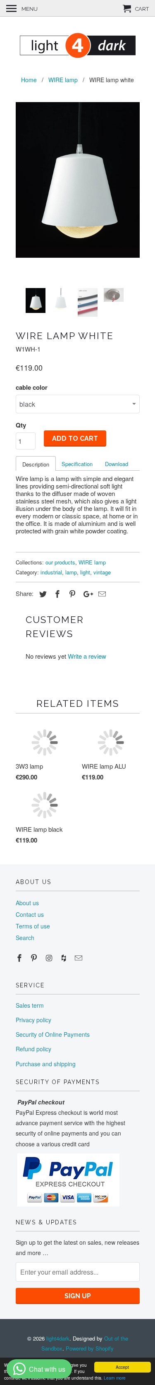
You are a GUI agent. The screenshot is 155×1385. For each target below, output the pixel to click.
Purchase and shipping (46, 1064)
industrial (51, 572)
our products (60, 562)
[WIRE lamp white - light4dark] (78, 180)
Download (116, 464)
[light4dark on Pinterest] (34, 957)
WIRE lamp (92, 562)
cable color (32, 387)
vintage (102, 572)
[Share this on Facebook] (56, 593)
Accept (122, 1367)
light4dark (57, 1338)
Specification (77, 464)
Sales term (30, 1005)
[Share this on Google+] (86, 593)
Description (35, 464)
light (85, 572)
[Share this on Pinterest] (71, 593)
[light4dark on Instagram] (49, 957)
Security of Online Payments (53, 1034)
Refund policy (33, 1049)
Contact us (30, 914)
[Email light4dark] (79, 957)
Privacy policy (33, 1020)
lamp (71, 572)
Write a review (87, 656)
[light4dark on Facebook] (20, 957)
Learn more (115, 1378)
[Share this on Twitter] (41, 593)
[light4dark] (78, 44)
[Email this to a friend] (100, 593)
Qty (21, 425)
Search (25, 937)
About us (27, 903)
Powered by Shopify (90, 1348)
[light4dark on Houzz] (64, 957)
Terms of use (33, 926)
